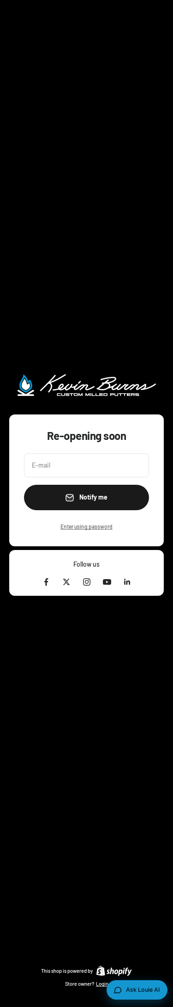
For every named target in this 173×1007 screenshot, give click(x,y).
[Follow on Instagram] (86, 582)
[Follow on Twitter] (66, 582)
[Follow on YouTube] (107, 582)
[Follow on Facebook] (46, 582)
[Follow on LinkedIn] (127, 582)
